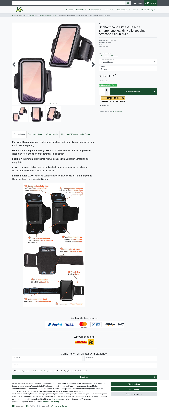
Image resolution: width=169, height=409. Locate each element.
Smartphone (94, 10)
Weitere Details (52, 134)
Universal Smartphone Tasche (47, 15)
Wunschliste (105, 105)
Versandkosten (117, 111)
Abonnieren (83, 377)
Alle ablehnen (134, 389)
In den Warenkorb (133, 92)
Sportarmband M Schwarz (109, 56)
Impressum (56, 399)
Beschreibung (19, 134)
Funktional (45, 406)
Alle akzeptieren (134, 384)
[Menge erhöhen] (106, 90)
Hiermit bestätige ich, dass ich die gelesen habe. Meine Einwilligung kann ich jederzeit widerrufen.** (50, 371)
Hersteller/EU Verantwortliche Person (75, 134)
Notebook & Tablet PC (75, 10)
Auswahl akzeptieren (134, 394)
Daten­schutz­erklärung (50, 402)
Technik (108, 10)
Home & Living (147, 10)
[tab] (19, 134)
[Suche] (128, 3)
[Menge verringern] (106, 93)
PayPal (32, 406)
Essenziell (20, 406)
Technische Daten (35, 134)
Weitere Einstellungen (59, 406)
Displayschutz (122, 10)
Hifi (134, 10)
